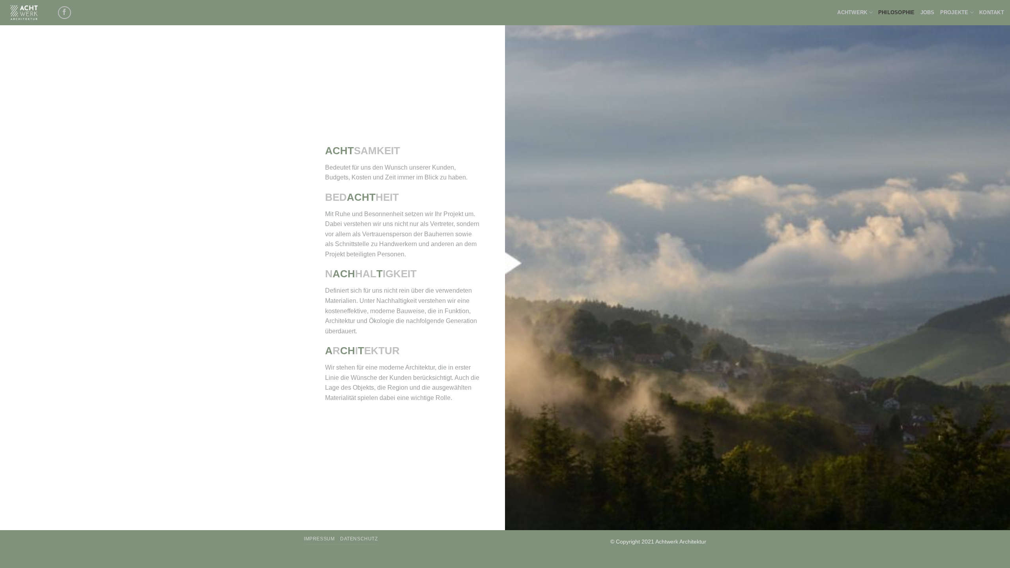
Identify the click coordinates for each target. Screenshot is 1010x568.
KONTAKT (991, 12)
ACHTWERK (852, 12)
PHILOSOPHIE (896, 12)
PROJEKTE (954, 12)
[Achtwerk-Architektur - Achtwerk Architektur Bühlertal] (25, 12)
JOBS (927, 12)
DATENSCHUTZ (359, 539)
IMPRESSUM (319, 539)
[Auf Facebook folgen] (64, 12)
